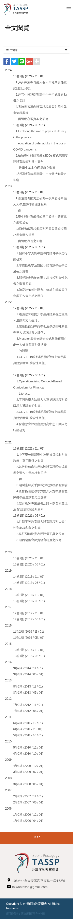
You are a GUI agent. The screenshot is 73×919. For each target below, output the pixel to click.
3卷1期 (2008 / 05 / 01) (28, 784)
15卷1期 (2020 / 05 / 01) (29, 564)
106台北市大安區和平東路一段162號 (38, 881)
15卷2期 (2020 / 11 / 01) (28, 558)
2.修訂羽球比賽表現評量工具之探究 (40, 534)
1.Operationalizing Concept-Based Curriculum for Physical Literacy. (37, 387)
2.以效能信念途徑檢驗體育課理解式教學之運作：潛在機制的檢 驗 (40, 473)
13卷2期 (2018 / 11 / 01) (28, 595)
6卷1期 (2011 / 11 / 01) (27, 729)
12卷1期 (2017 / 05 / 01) (29, 619)
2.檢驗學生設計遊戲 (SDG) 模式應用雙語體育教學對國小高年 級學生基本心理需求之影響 (40, 161)
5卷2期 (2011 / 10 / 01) (28, 735)
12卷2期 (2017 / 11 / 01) (28, 613)
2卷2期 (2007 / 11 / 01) (28, 796)
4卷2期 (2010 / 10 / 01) (28, 753)
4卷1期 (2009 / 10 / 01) (28, 765)
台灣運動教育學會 (17, 9)
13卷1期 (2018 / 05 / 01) (29, 601)
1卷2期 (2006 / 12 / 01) (28, 814)
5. (17, 503)
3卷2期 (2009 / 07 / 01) (28, 772)
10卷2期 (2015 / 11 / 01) (28, 650)
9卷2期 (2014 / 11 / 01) (28, 668)
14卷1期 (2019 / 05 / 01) (29, 582)
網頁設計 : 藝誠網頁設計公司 (25, 913)
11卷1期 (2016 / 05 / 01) (28, 637)
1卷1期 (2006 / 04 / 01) (28, 820)
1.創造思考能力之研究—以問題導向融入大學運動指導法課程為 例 (40, 204)
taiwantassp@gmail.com (29, 887)
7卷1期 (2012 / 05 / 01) (28, 711)
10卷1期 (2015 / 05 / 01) (29, 656)
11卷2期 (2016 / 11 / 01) (28, 631)
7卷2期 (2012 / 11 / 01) (28, 704)
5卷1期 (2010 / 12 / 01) (28, 747)
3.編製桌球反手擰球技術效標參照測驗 (42, 485)
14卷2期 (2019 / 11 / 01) (28, 576)
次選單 (13, 50)
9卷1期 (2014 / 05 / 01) (28, 674)
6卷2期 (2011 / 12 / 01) (28, 723)
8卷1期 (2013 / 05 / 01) (28, 692)
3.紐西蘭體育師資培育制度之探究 (38, 540)
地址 (9, 880)
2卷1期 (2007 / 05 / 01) (28, 802)
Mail (9, 886)
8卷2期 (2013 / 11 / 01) (28, 686)
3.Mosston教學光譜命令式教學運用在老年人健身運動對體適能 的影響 (40, 345)
